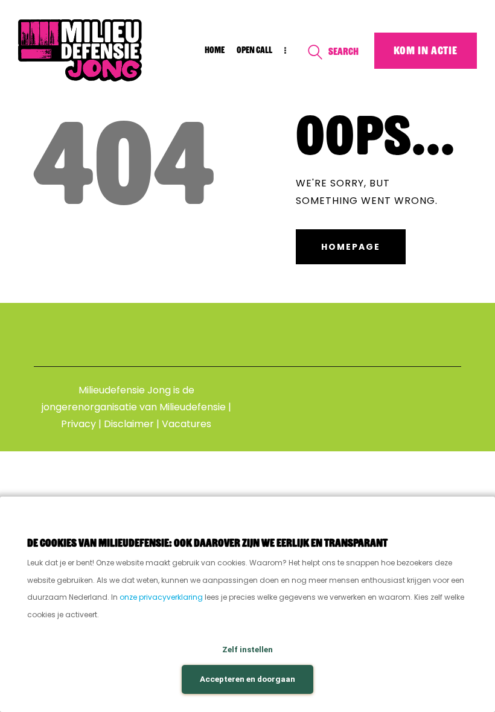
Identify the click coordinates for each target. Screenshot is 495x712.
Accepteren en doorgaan (247, 679)
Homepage (350, 247)
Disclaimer (129, 424)
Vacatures (186, 424)
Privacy (78, 424)
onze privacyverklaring (161, 597)
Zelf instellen (247, 649)
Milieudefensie (192, 407)
